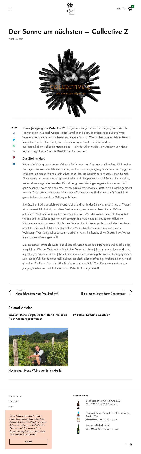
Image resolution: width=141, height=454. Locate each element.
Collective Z (56, 128)
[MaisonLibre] (70, 9)
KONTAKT (14, 401)
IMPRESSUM (15, 396)
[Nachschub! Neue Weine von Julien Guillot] (38, 347)
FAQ (11, 406)
